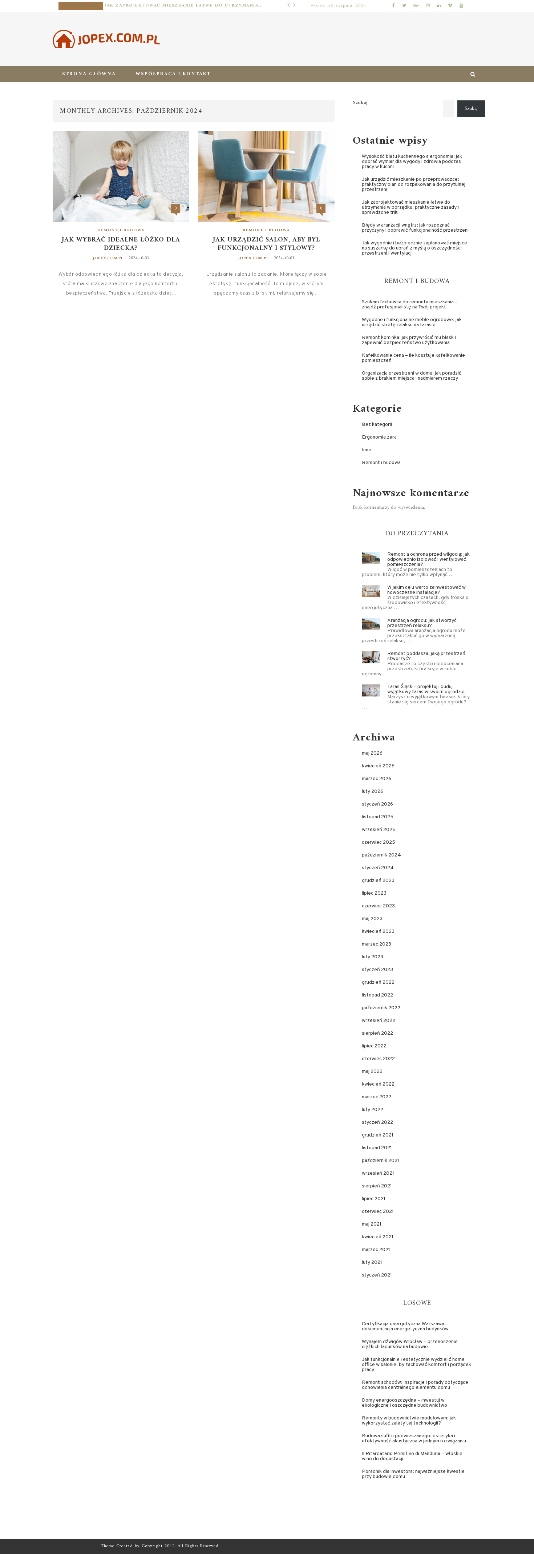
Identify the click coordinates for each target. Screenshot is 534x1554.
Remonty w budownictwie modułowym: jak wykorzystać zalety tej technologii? (409, 1420)
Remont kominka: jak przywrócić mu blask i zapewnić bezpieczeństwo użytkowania (409, 340)
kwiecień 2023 (378, 931)
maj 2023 (372, 919)
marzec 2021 (376, 1250)
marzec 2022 (376, 1097)
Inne (366, 450)
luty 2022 (372, 1110)
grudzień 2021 (377, 1135)
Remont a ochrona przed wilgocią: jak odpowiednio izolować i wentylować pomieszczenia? (428, 559)
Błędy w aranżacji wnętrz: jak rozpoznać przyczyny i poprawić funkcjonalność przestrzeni (415, 227)
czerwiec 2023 (378, 906)
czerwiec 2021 (378, 1212)
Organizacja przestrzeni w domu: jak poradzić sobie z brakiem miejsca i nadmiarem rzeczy (411, 375)
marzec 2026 (376, 779)
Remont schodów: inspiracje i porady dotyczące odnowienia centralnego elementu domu (415, 1385)
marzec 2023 (376, 944)
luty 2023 (372, 957)
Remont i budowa (121, 230)
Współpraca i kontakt (173, 74)
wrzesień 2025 (379, 830)
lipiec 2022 (374, 1046)
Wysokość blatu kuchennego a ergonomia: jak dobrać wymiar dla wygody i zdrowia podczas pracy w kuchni (412, 161)
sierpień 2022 (377, 1033)
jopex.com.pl (108, 258)
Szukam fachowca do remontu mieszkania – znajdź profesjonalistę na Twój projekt (410, 304)
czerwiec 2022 (378, 1059)
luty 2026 (372, 791)
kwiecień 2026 (378, 766)
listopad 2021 (377, 1148)
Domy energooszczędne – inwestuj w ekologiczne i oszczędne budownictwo (404, 1403)
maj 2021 (371, 1224)
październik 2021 (380, 1161)
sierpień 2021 (377, 1186)
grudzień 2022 (378, 982)
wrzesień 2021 (378, 1173)
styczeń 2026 (377, 804)
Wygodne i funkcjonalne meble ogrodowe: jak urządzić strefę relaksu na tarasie (412, 322)
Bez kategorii (377, 425)
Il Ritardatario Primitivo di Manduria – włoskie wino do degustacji (412, 1456)
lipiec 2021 (373, 1199)
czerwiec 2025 (378, 842)
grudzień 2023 (378, 881)
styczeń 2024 (378, 868)
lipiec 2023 (374, 893)
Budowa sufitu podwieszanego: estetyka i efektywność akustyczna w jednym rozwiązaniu (414, 1438)
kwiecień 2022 (378, 1084)
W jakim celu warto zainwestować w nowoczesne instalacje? (426, 590)
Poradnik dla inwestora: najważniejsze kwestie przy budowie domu (413, 1474)
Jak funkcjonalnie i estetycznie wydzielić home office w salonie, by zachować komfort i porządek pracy (416, 1365)
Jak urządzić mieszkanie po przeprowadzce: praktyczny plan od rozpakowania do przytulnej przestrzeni (413, 184)
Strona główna (89, 74)
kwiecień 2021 (377, 1237)
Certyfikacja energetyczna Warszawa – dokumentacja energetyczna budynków (405, 1326)
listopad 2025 (377, 817)
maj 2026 (372, 753)
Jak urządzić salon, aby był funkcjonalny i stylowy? (266, 244)
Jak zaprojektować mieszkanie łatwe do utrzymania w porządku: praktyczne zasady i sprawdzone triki (184, 5)
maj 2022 (372, 1071)
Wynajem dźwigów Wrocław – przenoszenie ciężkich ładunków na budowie (410, 1344)
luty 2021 (372, 1262)
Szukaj (360, 102)
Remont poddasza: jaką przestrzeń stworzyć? (426, 656)
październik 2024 (381, 855)
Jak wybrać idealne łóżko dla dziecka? (121, 244)
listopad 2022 (377, 995)
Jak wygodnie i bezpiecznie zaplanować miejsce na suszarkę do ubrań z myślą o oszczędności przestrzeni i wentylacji (414, 248)
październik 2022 (381, 1008)
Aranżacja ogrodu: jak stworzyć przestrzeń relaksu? (422, 623)
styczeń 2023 (377, 970)
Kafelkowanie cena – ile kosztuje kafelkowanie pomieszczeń (413, 358)
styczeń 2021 (377, 1275)
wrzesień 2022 (378, 1021)
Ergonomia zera (80, 6)
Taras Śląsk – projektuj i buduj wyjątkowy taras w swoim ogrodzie (426, 689)
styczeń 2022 (377, 1122)
